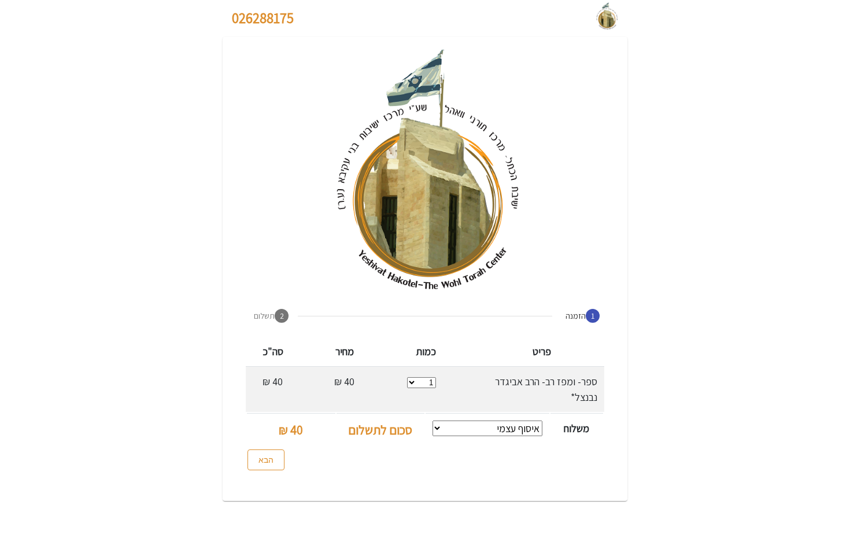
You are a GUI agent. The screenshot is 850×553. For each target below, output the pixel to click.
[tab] (580, 316)
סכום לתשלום (380, 430)
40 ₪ (291, 430)
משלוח (576, 428)
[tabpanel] (425, 404)
